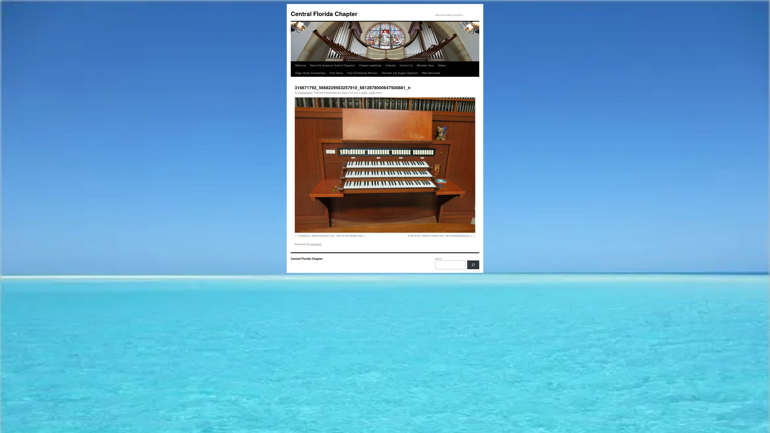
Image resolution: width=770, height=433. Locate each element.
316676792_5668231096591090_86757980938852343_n (440, 235)
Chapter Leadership (370, 65)
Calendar (390, 65)
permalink (315, 244)
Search (438, 258)
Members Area (425, 65)
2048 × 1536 (368, 92)
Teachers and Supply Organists (399, 73)
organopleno (305, 92)
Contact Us (406, 65)
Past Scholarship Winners (362, 73)
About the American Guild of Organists (332, 65)
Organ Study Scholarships (310, 73)
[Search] (473, 264)
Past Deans (336, 73)
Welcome (300, 65)
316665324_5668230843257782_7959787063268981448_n (331, 235)
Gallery (442, 65)
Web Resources (431, 73)
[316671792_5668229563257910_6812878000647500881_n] (385, 165)
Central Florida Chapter (324, 13)
